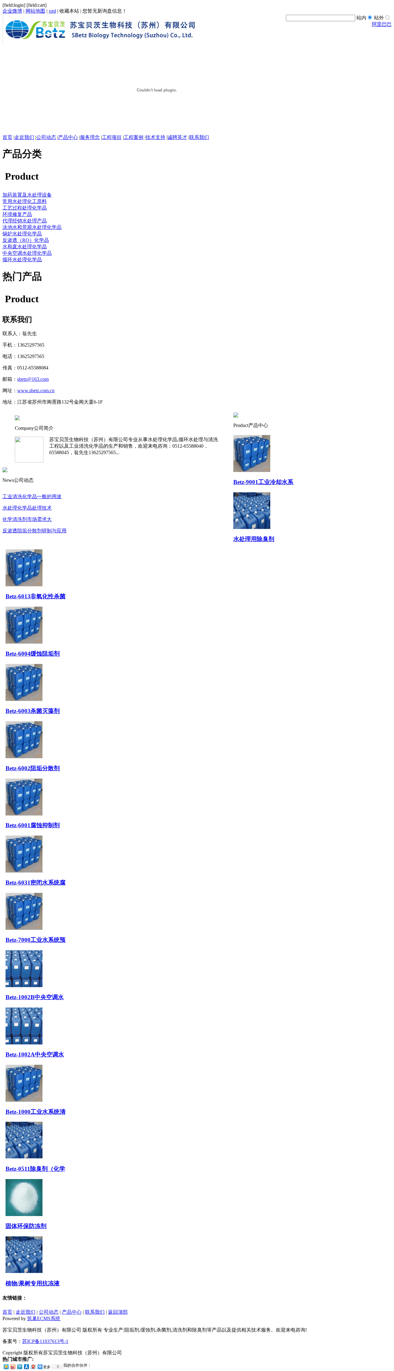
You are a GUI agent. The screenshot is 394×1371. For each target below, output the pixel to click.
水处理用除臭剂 (253, 539)
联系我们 (199, 137)
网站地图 (35, 11)
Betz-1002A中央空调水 (35, 1054)
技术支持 (155, 137)
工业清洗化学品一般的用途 (32, 496)
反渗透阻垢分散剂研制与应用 (34, 530)
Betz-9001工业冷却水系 (263, 482)
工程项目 (112, 137)
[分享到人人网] (26, 1366)
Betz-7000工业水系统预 (36, 940)
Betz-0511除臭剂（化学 (35, 1169)
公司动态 (46, 137)
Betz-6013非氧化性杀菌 (36, 596)
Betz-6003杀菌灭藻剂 (33, 711)
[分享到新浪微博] (12, 1366)
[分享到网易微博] (33, 1366)
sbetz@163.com (33, 379)
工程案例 (133, 137)
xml (52, 11)
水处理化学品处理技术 (27, 508)
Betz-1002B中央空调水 (35, 997)
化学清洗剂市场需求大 (27, 519)
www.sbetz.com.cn (35, 390)
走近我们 (24, 137)
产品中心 (68, 137)
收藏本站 (69, 11)
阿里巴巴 (382, 24)
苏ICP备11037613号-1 (45, 1341)
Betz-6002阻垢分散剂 (33, 768)
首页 (7, 137)
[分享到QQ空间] (5, 1366)
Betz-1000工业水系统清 (36, 1112)
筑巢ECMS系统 (43, 1318)
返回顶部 (118, 1312)
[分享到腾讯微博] (19, 1366)
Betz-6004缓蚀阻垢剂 (33, 653)
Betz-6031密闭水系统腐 (36, 882)
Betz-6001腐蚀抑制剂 (33, 825)
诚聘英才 (177, 137)
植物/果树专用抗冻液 (33, 1283)
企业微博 (12, 11)
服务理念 (90, 137)
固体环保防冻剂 (26, 1226)
